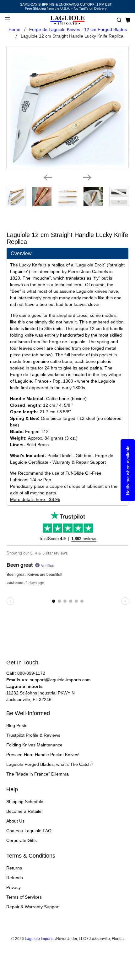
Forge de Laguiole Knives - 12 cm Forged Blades (78, 29)
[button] (119, 20)
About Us (15, 820)
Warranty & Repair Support (79, 462)
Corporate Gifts (21, 840)
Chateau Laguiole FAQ (28, 830)
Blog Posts (16, 725)
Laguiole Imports (39, 938)
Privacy (13, 887)
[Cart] (127, 20)
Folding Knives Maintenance (34, 744)
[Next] (87, 177)
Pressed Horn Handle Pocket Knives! (42, 754)
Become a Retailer (24, 811)
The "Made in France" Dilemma (37, 773)
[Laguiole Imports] (67, 20)
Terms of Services (24, 897)
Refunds (14, 877)
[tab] (68, 253)
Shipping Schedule (24, 801)
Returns (14, 867)
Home (14, 29)
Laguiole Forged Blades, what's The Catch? (49, 764)
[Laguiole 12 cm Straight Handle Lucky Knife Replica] (68, 107)
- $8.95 (35, 499)
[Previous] (47, 177)
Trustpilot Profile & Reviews (33, 735)
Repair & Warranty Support (33, 906)
